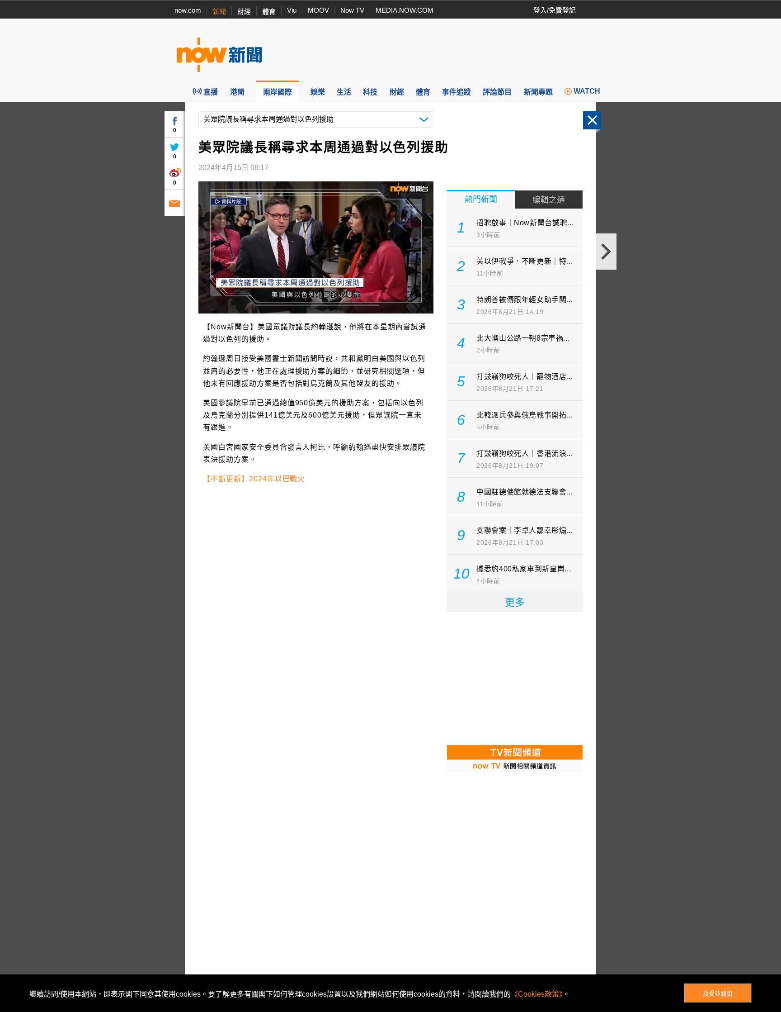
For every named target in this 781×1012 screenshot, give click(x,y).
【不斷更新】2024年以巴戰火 (254, 479)
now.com (187, 10)
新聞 (219, 11)
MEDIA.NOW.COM (404, 10)
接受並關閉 (717, 993)
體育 (269, 11)
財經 (244, 11)
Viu (291, 10)
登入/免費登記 (554, 10)
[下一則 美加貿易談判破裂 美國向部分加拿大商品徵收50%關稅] (606, 251)
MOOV (318, 10)
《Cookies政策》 (537, 994)
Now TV (352, 10)
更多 (515, 602)
